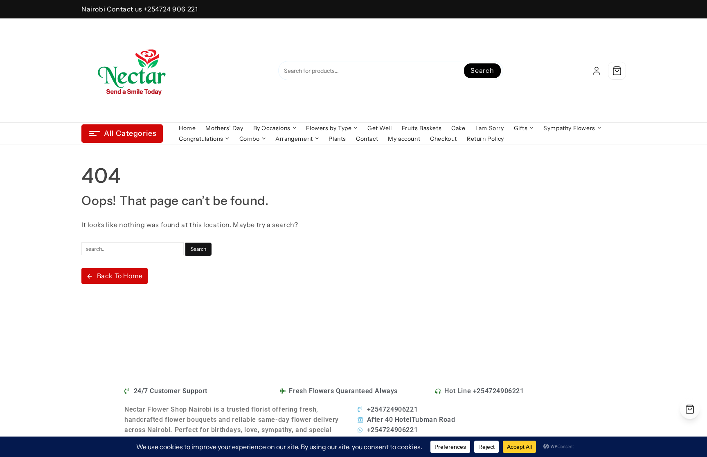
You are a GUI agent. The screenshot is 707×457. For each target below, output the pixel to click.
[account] (596, 71)
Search (482, 70)
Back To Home (120, 276)
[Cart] (617, 71)
